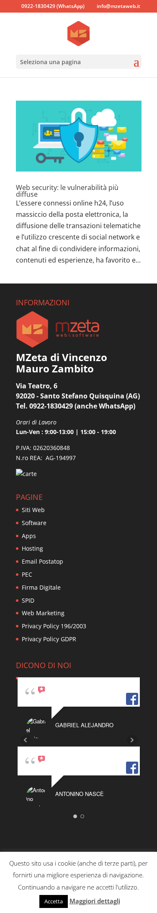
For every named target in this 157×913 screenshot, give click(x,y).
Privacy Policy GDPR (49, 639)
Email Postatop (42, 561)
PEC (27, 574)
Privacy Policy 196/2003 (54, 626)
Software (34, 523)
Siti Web (33, 510)
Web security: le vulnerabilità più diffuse (67, 191)
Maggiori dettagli (94, 901)
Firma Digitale (41, 587)
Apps (29, 536)
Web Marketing (43, 613)
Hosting (32, 548)
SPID (28, 600)
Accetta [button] (53, 901)
